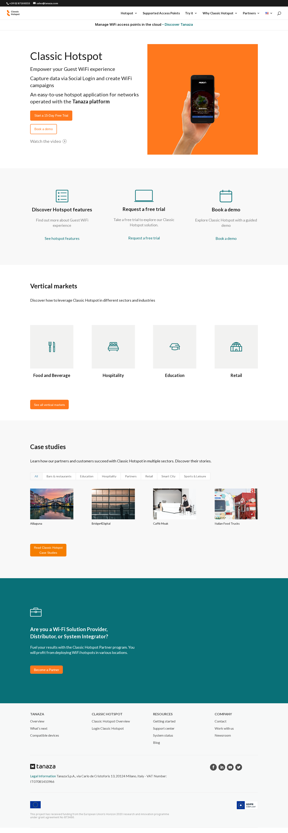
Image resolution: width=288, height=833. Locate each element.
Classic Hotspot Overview (111, 721)
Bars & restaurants (59, 476)
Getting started (164, 721)
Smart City (168, 476)
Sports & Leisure (195, 476)
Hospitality (113, 375)
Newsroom (223, 735)
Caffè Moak (160, 523)
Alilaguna (36, 523)
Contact (220, 721)
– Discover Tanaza (177, 25)
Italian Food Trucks (227, 523)
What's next (38, 728)
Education (174, 375)
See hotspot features (62, 238)
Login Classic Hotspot (108, 728)
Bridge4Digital (101, 523)
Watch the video (45, 141)
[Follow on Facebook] (213, 767)
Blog (156, 742)
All (36, 476)
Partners (249, 13)
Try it (189, 13)
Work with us (224, 728)
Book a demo (226, 209)
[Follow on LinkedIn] (221, 767)
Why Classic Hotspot (218, 13)
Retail (236, 375)
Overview (37, 721)
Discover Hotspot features (62, 209)
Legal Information (43, 776)
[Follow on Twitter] (238, 767)
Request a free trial (143, 209)
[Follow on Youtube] (230, 767)
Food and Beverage (51, 375)
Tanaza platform (91, 101)
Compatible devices (44, 735)
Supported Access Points (161, 13)
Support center (164, 728)
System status (163, 735)
